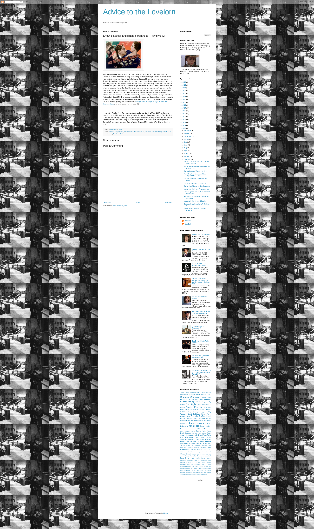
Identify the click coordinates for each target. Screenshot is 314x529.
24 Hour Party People (187, 392)
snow (110, 134)
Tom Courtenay (188, 447)
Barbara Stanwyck (190, 397)
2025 (184, 85)
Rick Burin (188, 221)
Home (138, 202)
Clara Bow (199, 410)
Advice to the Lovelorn (139, 12)
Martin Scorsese (185, 433)
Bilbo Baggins (203, 402)
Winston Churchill (185, 454)
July (185, 142)
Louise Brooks (196, 431)
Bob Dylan (191, 404)
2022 (184, 94)
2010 (184, 128)
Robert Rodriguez (186, 441)
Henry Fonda (203, 420)
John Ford (194, 426)
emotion (126, 131)
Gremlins (189, 418)
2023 (184, 91)
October (187, 133)
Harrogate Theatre (192, 420)
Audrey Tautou (206, 394)
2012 (184, 122)
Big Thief (195, 402)
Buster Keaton (194, 407)
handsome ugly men (193, 460)
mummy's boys (141, 131)
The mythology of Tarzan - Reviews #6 (196, 171)
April (186, 151)
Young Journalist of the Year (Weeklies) (198, 456)
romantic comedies (152, 131)
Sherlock (207, 441)
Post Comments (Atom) (119, 206)
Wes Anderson (195, 450)
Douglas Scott (119, 131)
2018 (184, 105)
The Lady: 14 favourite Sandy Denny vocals (199, 265)
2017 (184, 108)
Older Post (168, 202)
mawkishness (207, 468)
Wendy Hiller (185, 450)
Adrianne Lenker (200, 392)
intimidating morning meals (203, 464)
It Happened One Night (144, 102)
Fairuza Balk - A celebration (201, 234)
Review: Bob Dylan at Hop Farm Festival (201, 250)
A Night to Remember (160, 102)
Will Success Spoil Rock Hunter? (200, 452)
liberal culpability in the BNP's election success (194, 466)
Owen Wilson (202, 435)
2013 (184, 119)
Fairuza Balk (185, 416)
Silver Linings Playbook (187, 443)
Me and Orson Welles (199, 433)
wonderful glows (202, 474)
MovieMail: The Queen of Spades (195, 201)
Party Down (199, 437)
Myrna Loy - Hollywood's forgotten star (196, 189)
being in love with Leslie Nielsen (193, 458)
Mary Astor (132, 131)
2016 (184, 111)
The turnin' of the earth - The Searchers (197, 186)
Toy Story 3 (197, 447)
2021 (184, 96)
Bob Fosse (202, 404)
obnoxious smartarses (204, 470)
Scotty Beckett (162, 131)
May (185, 148)
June (186, 145)
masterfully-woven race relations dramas (191, 468)
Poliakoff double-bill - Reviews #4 (195, 183)
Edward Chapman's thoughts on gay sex (194, 412)
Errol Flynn (206, 414)
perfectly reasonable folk (187, 472)
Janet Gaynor (197, 423)
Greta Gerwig (199, 418)
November (188, 130)
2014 (184, 116)
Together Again (108, 104)
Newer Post (107, 202)
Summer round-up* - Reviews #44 (199, 327)
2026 (184, 82)
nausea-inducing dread (187, 470)
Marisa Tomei (206, 431)
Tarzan (188, 445)
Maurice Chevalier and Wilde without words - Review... (196, 162)
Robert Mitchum (205, 439)
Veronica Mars (206, 447)
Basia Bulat (206, 397)
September (188, 136)
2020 (184, 99)
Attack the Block (194, 394)
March (186, 153)
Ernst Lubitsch (194, 414)
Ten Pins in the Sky (118, 134)
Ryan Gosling (198, 441)
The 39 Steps (195, 445)
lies (210, 466)
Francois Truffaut (198, 416)
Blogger (166, 513)
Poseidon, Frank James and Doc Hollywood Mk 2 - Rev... (195, 175)
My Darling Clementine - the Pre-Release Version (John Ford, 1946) (201, 372)
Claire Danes (190, 410)
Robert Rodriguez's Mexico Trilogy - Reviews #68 (201, 312)
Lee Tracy (189, 429)
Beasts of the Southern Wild (191, 399)
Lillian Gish (200, 428)
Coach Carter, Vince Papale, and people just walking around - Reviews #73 (200, 281)
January (187, 159)
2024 (184, 88)
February (187, 156)
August (186, 139)
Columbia (111, 131)
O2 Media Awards (191, 435)
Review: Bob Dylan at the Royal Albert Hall (200, 356)
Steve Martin (200, 443)
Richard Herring (194, 439)
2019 (184, 102)
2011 (184, 125)
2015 (184, 114)
